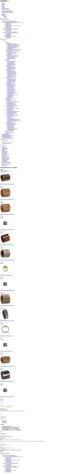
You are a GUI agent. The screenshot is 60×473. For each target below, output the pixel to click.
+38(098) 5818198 (18, 430)
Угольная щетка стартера (11, 81)
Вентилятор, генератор (10, 125)
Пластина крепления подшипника (12, 128)
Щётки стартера (8, 77)
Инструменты (8, 133)
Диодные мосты (4, 160)
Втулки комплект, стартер (11, 62)
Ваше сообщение (2, 449)
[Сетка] (2, 169)
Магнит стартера (9, 53)
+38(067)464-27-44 (9, 426)
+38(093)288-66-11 (8, 35)
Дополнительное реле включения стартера (13, 44)
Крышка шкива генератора (11, 104)
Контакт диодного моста (11, 121)
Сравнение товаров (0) (3, 170)
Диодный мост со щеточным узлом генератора (14, 120)
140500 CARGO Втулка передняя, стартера (7, 199)
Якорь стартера (8, 59)
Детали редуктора (8, 69)
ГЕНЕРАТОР (8, 98)
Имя (1, 435)
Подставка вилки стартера (11, 90)
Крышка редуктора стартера (11, 72)
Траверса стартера (10, 96)
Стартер (7, 42)
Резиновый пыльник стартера (11, 92)
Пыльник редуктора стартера (11, 74)
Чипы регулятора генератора (11, 102)
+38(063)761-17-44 (8, 24)
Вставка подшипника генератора (12, 114)
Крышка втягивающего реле (11, 47)
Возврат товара (4, 421)
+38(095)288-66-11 (8, 33)
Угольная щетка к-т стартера (11, 80)
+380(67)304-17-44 (16, 427)
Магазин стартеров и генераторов (7, 142)
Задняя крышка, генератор (11, 110)
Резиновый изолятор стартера (11, 91)
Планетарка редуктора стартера (12, 73)
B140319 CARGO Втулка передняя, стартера (7, 290)
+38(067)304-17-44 (8, 27)
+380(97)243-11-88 (8, 31)
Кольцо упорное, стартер (11, 88)
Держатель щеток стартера (11, 78)
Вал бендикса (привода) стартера (12, 56)
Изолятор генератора (10, 126)
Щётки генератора (8, 122)
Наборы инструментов (9, 106)
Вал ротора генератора (10, 107)
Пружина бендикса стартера (11, 58)
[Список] (1, 169)
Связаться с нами (4, 420)
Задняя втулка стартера (10, 63)
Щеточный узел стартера (11, 82)
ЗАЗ (6, 131)
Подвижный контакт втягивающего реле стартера (14, 49)
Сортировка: (2, 171)
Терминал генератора (10, 130)
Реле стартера (4, 147)
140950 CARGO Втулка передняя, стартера (7, 396)
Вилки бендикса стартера (11, 83)
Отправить (2, 438)
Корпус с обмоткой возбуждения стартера (13, 51)
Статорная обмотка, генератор (11, 100)
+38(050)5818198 (8, 36)
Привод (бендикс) (8, 54)
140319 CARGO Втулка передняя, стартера (7, 381)
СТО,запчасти (8, 101)
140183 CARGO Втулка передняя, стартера (7, 244)
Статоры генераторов (9, 99)
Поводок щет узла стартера (11, 79)
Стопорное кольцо (10, 95)
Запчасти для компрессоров (10, 132)
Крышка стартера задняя (11, 68)
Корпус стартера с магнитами (11, 52)
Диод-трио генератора (10, 118)
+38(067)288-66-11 (8, 34)
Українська (5, 17)
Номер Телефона (2, 448)
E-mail (1, 447)
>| (2, 404)
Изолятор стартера (10, 87)
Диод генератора (9, 117)
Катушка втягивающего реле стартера (13, 45)
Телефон (1, 436)
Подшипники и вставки (9, 113)
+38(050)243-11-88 (8, 30)
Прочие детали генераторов (10, 124)
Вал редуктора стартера (10, 70)
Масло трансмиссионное (9, 103)
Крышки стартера (8, 65)
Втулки (7, 60)
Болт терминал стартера (11, 86)
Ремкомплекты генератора (11, 129)
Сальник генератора (10, 115)
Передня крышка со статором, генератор (13, 111)
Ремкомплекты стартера (11, 93)
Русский (5, 16)
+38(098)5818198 (8, 37)
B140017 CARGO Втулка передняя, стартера (7, 229)
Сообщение (2, 437)
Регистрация (5, 14)
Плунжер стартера (10, 48)
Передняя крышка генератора (11, 112)
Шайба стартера (9, 97)
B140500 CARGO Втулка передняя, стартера (7, 214)
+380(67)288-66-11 (10, 32)
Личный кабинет (4, 422)
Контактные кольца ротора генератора (13, 108)
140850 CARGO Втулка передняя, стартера (7, 320)
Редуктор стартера (10, 75)
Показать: (1, 172)
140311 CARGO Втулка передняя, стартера (7, 305)
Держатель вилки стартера (11, 84)
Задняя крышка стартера (11, 66)
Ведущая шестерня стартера (11, 71)
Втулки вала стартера (10, 61)
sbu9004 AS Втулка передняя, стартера (6, 275)
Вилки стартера (4, 153)
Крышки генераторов (9, 109)
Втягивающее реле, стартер (11, 43)
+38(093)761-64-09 (8, 28)
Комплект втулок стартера (11, 64)
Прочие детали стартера (9, 85)
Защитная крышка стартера (11, 67)
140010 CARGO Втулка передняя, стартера (7, 366)
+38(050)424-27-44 (8, 23)
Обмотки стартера (8, 50)
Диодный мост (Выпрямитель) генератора (13, 119)
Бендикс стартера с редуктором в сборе (13, 55)
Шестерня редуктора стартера (11, 76)
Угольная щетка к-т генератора (12, 123)
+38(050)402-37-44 (8, 26)
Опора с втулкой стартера (11, 89)
